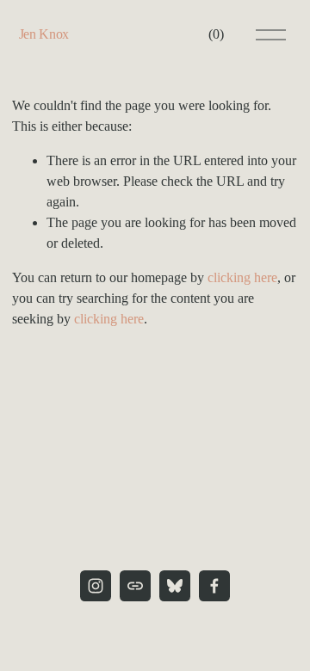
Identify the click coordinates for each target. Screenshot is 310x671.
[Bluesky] (174, 585)
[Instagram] (95, 585)
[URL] (135, 585)
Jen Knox (44, 34)
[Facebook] (214, 585)
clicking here (242, 277)
